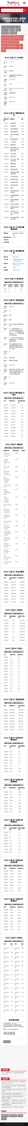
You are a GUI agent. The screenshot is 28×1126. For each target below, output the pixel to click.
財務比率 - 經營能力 (17, 45)
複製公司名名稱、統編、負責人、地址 (11, 27)
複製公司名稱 (5, 30)
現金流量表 (9, 39)
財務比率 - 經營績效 (6, 45)
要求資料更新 (7, 1041)
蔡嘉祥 (10, 84)
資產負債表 (4, 42)
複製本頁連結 (5, 33)
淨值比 (3, 50)
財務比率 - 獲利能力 (13, 42)
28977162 (11, 62)
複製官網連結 (13, 33)
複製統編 (12, 30)
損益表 (15, 39)
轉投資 (3, 39)
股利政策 (4, 36)
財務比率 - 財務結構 (6, 48)
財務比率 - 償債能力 (17, 48)
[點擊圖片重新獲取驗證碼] (9, 1033)
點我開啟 (11, 66)
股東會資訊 (10, 36)
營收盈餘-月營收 (19, 36)
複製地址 (18, 30)
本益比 (21, 39)
